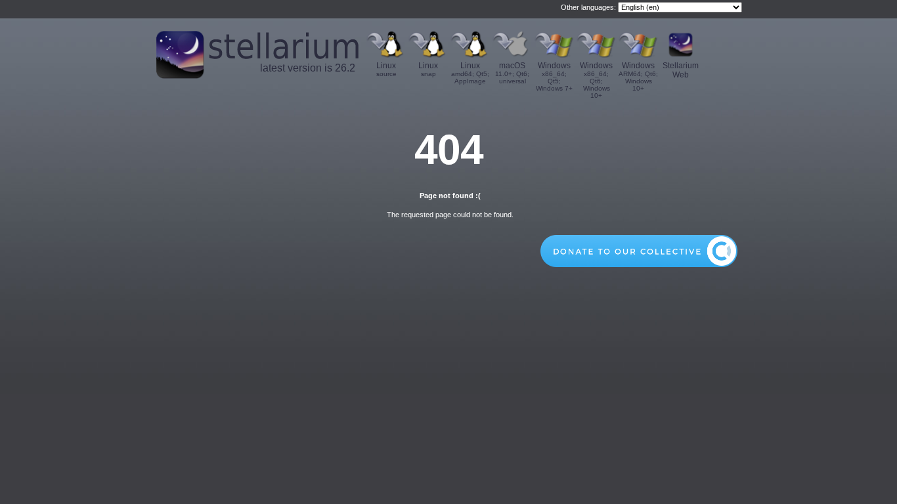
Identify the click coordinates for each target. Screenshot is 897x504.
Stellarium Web (681, 70)
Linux (386, 69)
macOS (512, 73)
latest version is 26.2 (307, 68)
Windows (554, 76)
